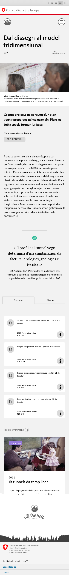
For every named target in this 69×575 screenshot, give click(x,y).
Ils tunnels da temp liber (28, 481)
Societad (15, 443)
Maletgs (50, 300)
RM (60, 3)
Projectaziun (14, 139)
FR (52, 3)
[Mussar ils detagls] (60, 334)
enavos (61, 53)
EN (65, 3)
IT (56, 3)
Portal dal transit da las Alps (22, 10)
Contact (6, 572)
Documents (18, 300)
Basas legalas (9, 566)
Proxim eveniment (14, 429)
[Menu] (61, 21)
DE (48, 3)
